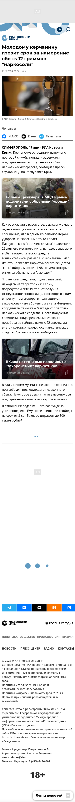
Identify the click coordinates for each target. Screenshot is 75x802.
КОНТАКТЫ (66, 649)
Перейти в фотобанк (47, 119)
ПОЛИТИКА (10, 637)
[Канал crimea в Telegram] (9, 607)
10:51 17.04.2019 (10, 71)
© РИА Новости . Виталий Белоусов (19, 119)
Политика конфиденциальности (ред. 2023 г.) (32, 693)
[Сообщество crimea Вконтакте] (24, 607)
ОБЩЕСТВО (27, 637)
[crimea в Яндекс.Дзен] (39, 607)
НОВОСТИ (9, 649)
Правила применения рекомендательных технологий (30, 699)
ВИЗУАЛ (67, 637)
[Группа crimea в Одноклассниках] (54, 607)
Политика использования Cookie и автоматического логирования (25, 687)
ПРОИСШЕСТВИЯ (48, 637)
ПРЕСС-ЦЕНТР (30, 649)
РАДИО (49, 649)
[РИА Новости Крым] (16, 38)
